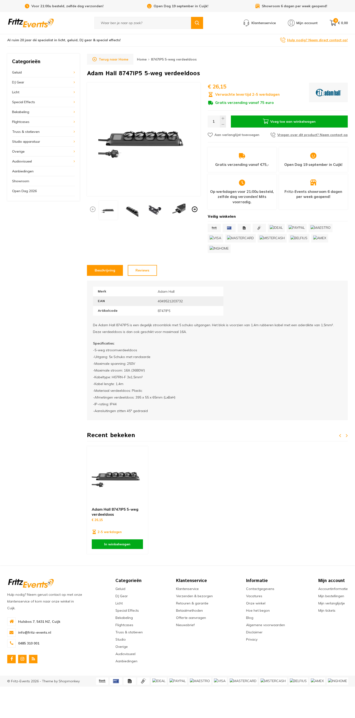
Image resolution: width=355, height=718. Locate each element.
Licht (15, 92)
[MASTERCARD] (240, 238)
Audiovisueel (22, 161)
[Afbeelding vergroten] (143, 139)
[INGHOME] (219, 248)
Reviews (142, 270)
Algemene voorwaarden (265, 625)
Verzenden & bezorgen (194, 596)
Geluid (17, 72)
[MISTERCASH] (272, 238)
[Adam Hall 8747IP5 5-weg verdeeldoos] (117, 476)
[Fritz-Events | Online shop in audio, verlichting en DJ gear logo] (31, 22)
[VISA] (215, 238)
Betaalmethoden (189, 610)
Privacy (251, 639)
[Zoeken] (197, 23)
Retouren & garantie (192, 603)
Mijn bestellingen (331, 596)
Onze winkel (255, 603)
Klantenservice (187, 589)
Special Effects (23, 102)
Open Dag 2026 (24, 191)
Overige (18, 151)
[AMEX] (319, 238)
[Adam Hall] (328, 94)
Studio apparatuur (26, 141)
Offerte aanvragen (191, 618)
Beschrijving (105, 270)
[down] (223, 125)
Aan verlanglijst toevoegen (236, 135)
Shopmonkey (69, 681)
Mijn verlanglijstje (331, 603)
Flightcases (20, 122)
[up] (223, 118)
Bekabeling (20, 112)
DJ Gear (18, 82)
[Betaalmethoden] (214, 228)
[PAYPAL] (297, 228)
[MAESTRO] (321, 228)
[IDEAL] (276, 228)
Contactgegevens (260, 589)
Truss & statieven (26, 131)
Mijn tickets (326, 610)
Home (142, 59)
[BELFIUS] (299, 238)
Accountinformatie (333, 589)
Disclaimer (254, 632)
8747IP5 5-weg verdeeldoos (174, 59)
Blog (249, 618)
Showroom (20, 181)
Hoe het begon (258, 610)
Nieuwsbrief (185, 625)
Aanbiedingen (23, 171)
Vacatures (254, 596)
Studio (120, 639)
